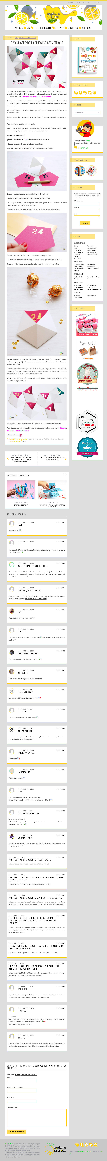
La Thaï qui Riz (91, 250)
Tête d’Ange (77, 254)
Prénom (86, 208)
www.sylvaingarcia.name (84, 1151)
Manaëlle (23, 672)
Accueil (19, 28)
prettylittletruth (28, 653)
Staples (22, 1010)
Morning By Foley (79, 252)
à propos (86, 2)
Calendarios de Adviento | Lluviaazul (30, 859)
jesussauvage (25, 692)
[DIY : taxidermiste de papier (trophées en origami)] (80, 175)
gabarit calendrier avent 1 (16, 135)
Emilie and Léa (78, 266)
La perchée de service (94, 289)
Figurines (73, 28)
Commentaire (12, 1107)
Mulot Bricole (91, 295)
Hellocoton (39, 439)
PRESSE (71, 2)
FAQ (78, 2)
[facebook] (80, 94)
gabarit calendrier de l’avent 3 (38, 140)
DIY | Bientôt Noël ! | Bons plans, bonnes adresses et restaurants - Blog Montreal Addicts (32, 920)
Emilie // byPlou (27, 752)
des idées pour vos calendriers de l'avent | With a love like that (36, 878)
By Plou (76, 246)
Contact (97, 2)
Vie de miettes (78, 289)
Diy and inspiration (28, 813)
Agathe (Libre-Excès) (29, 590)
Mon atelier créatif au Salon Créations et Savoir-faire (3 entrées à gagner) (20, 458)
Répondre (61, 522)
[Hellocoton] (85, 94)
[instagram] (76, 94)
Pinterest (53, 439)
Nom (9, 1077)
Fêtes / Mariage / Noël (27, 38)
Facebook (32, 439)
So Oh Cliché (91, 287)
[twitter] (90, 94)
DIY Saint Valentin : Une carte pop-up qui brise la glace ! (52, 506)
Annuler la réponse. (31, 1075)
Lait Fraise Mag (78, 287)
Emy (20, 612)
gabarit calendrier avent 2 (16, 140)
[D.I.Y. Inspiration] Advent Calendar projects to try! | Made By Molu (36, 947)
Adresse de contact (15, 1087)
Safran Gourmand (92, 268)
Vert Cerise (90, 246)
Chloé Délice (91, 264)
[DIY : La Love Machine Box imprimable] (91, 175)
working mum (25, 837)
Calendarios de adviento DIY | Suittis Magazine (35, 897)
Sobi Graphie (78, 298)
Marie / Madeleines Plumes (32, 566)
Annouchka (77, 285)
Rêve (20, 524)
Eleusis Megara (92, 285)
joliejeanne (24, 772)
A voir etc (77, 295)
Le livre (60, 28)
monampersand (26, 731)
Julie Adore (77, 250)
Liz (19, 544)
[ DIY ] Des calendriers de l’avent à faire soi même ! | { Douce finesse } (34, 967)
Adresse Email (86, 201)
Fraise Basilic (91, 266)
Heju (75, 248)
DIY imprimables (43, 28)
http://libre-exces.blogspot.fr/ (35, 599)
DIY (28, 28)
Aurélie (22, 631)
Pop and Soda (91, 252)
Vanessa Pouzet (92, 254)
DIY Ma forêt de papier (21, 505)
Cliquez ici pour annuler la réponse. (37, 1066)
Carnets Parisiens (79, 264)
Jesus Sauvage (91, 248)
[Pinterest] (94, 94)
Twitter (46, 439)
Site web (10, 1097)
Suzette (22, 711)
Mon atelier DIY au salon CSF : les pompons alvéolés (52, 457)
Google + (61, 439)
